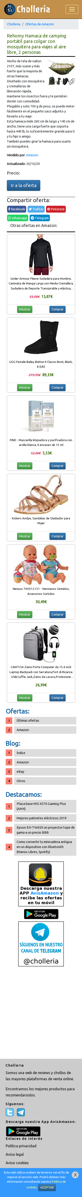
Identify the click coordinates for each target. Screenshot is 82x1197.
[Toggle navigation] (72, 9)
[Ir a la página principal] (27, 9)
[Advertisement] (41, 1013)
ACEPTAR (47, 1187)
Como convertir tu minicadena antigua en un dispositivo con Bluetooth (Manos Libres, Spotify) (44, 847)
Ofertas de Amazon (39, 24)
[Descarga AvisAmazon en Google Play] (41, 884)
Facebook (17, 209)
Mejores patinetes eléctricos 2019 (42, 818)
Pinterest (57, 209)
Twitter (38, 209)
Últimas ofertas (28, 720)
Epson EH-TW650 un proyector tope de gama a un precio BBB (46, 829)
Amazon (32, 155)
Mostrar (24, 309)
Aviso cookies (17, 1163)
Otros (21, 781)
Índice (21, 753)
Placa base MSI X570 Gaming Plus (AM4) (41, 806)
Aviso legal (15, 1154)
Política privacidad (21, 1146)
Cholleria (13, 24)
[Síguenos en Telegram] (41, 944)
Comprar (57, 309)
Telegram (41, 218)
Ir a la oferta (23, 185)
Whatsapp (19, 218)
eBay (20, 771)
